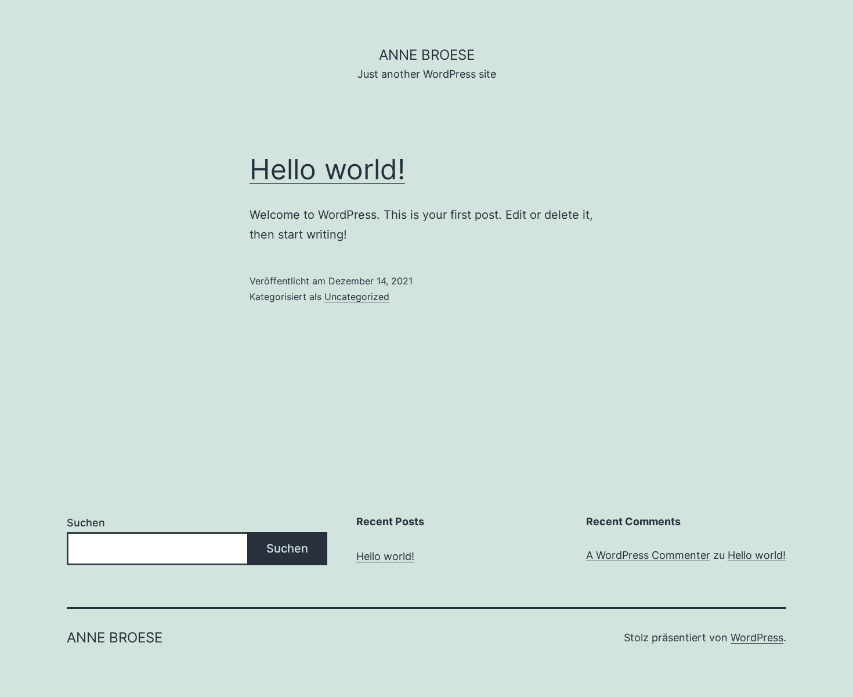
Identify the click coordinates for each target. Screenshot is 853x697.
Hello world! (327, 169)
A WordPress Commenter (648, 555)
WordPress (757, 637)
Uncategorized (356, 296)
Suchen (86, 523)
